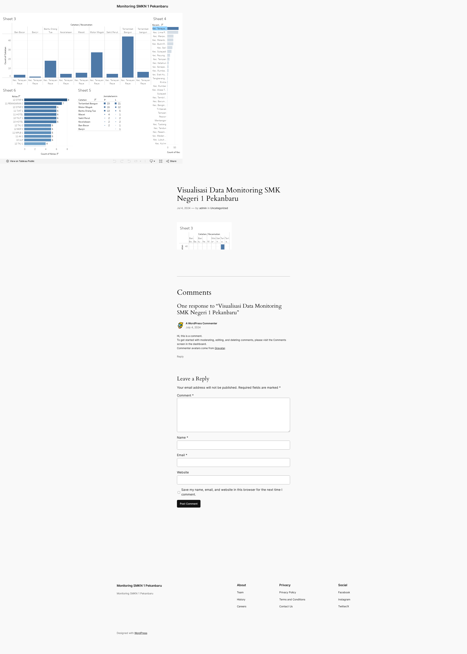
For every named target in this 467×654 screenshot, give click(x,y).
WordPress (140, 632)
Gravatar (220, 348)
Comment (185, 395)
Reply (180, 356)
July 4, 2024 (193, 327)
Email (182, 455)
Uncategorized (219, 208)
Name (182, 437)
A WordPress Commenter (201, 323)
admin (203, 208)
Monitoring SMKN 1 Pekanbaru (142, 6)
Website (183, 472)
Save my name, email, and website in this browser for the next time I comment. (231, 492)
